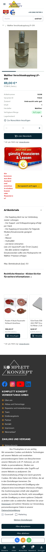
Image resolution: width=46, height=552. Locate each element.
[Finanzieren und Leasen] (6, 12)
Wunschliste (23, 548)
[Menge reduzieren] (6, 128)
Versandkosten (24, 142)
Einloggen (41, 551)
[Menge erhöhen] (39, 128)
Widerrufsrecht (9, 445)
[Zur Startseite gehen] (16, 4)
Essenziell (9, 514)
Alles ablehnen (23, 533)
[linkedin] (28, 384)
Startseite (4, 551)
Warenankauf (9, 432)
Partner (6, 420)
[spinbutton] (23, 128)
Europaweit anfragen (29, 186)
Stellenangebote (10, 416)
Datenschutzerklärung (10, 510)
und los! (38, 19)
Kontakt (6, 424)
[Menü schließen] (4, 4)
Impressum (6, 504)
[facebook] (4, 384)
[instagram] (12, 384)
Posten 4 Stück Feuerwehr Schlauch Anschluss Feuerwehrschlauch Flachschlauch (15, 322)
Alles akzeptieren (23, 526)
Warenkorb (32, 548)
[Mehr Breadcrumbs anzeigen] (3, 25)
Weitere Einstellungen (23, 520)
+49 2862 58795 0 (35, 12)
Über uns (7, 400)
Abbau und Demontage (13, 404)
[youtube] (20, 384)
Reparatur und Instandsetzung (16, 408)
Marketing (22, 514)
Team (6, 412)
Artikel (14, 551)
